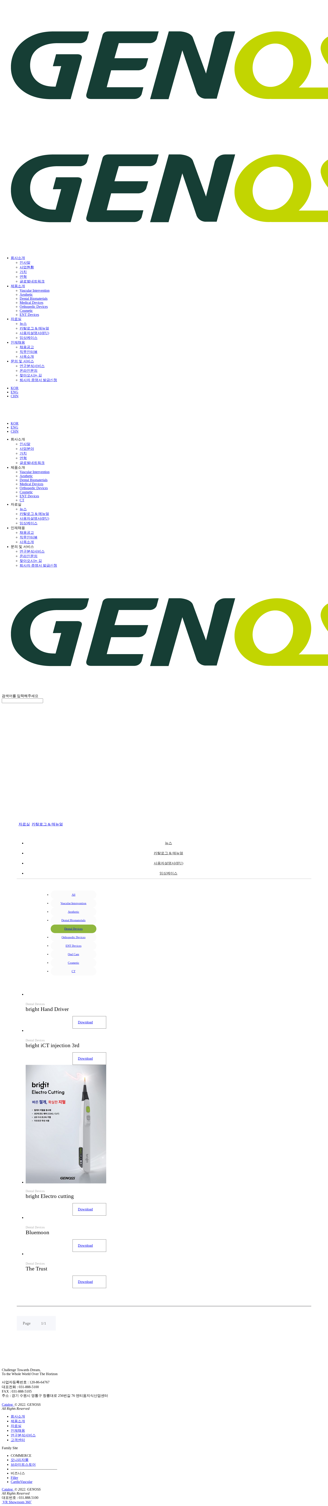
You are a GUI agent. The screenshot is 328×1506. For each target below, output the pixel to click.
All (73, 894)
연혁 (23, 277)
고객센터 (18, 1440)
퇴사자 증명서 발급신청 (38, 380)
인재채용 (18, 342)
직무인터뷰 (28, 352)
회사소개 (18, 258)
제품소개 (18, 286)
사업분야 (27, 449)
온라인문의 (28, 370)
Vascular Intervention (35, 290)
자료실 (16, 319)
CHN (15, 396)
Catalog (8, 1404)
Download (85, 1022)
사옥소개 (27, 356)
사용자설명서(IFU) (34, 333)
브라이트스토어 (23, 1464)
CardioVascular (21, 1482)
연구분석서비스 (32, 366)
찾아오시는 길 (31, 375)
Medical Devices (31, 302)
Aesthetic (26, 294)
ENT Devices (29, 315)
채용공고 (27, 347)
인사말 (25, 262)
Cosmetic (26, 311)
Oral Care (73, 954)
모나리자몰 (20, 1460)
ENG (14, 392)
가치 (23, 272)
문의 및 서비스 (22, 361)
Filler (14, 1478)
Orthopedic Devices (34, 306)
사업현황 (27, 267)
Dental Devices (73, 928)
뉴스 (23, 323)
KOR (15, 388)
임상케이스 (28, 338)
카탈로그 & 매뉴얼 (34, 328)
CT (22, 500)
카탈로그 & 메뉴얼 (34, 514)
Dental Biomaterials (34, 298)
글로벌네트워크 (32, 281)
